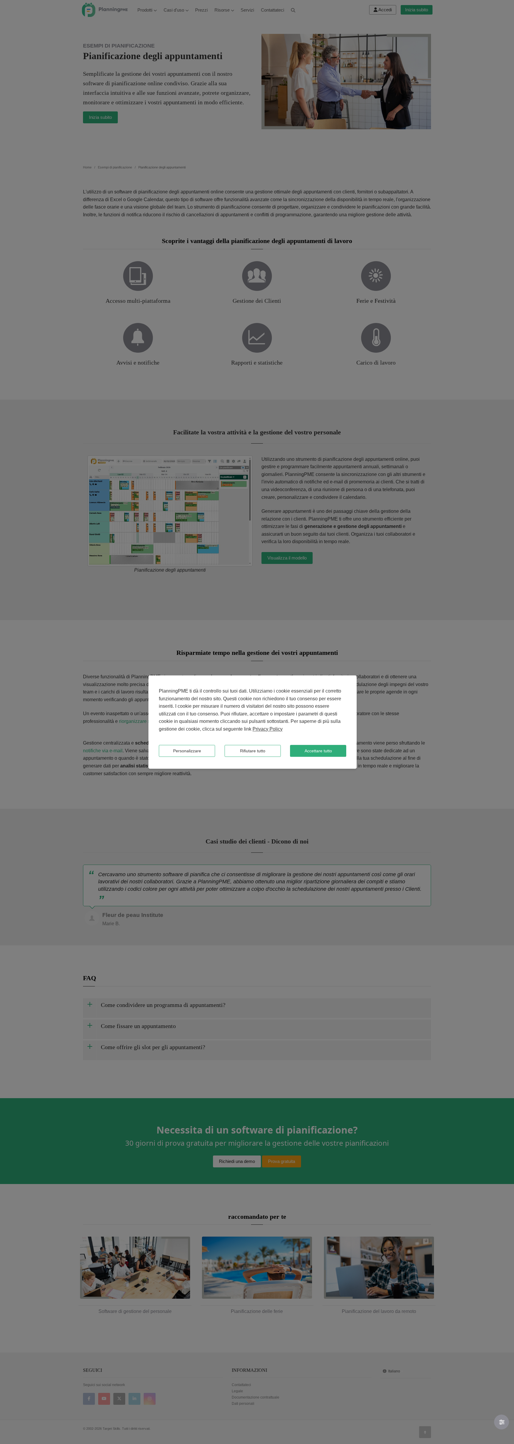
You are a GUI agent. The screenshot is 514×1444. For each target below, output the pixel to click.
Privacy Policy (268, 729)
